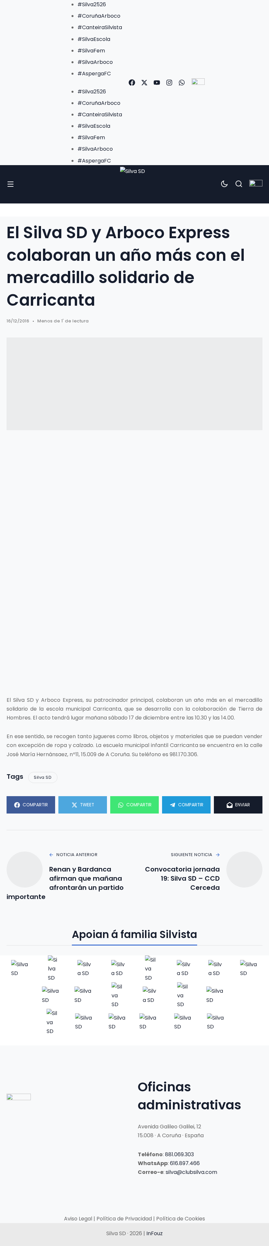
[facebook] (132, 82)
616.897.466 (185, 1163)
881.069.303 (179, 1154)
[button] (93, 82)
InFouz (154, 1233)
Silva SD (43, 777)
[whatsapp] (181, 82)
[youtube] (157, 82)
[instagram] (169, 82)
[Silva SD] (134, 184)
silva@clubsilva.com (191, 1172)
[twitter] (144, 82)
